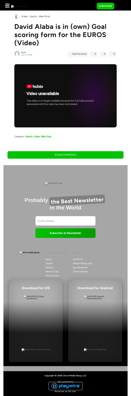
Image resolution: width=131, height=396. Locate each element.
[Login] (120, 6)
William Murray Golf (82, 263)
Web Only (44, 16)
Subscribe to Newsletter (65, 233)
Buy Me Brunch (80, 267)
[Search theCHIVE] (91, 5)
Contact (50, 267)
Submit (49, 263)
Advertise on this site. (65, 391)
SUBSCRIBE (105, 6)
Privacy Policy (53, 275)
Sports (33, 16)
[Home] (16, 16)
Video (24, 16)
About (49, 259)
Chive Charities (80, 271)
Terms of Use (52, 271)
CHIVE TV (78, 259)
